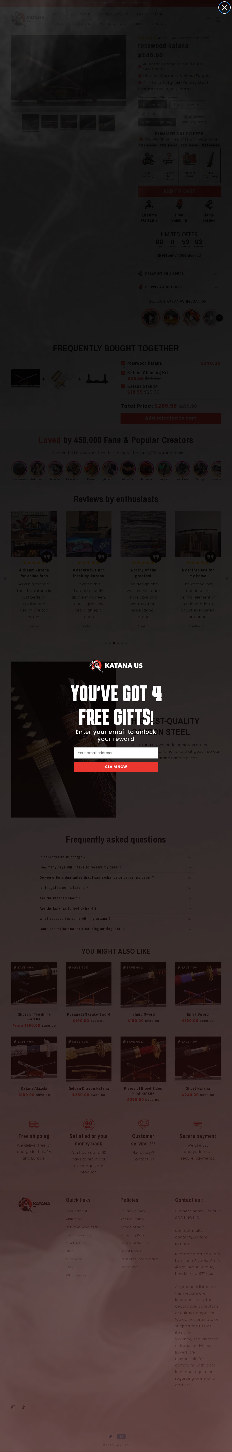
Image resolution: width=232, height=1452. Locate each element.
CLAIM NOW (116, 766)
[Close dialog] (224, 7)
